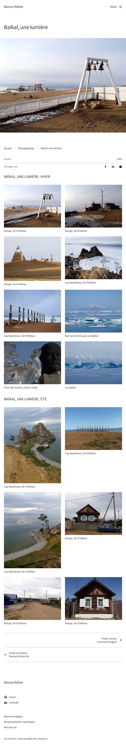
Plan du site (10, 727)
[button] (63, 85)
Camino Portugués (107, 640)
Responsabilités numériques (19, 721)
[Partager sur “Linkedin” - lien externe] (113, 166)
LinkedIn (14, 702)
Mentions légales (13, 716)
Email (12, 697)
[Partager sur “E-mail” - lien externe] (120, 166)
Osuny (41, 738)
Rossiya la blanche (19, 655)
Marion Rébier (13, 7)
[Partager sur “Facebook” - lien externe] (105, 166)
